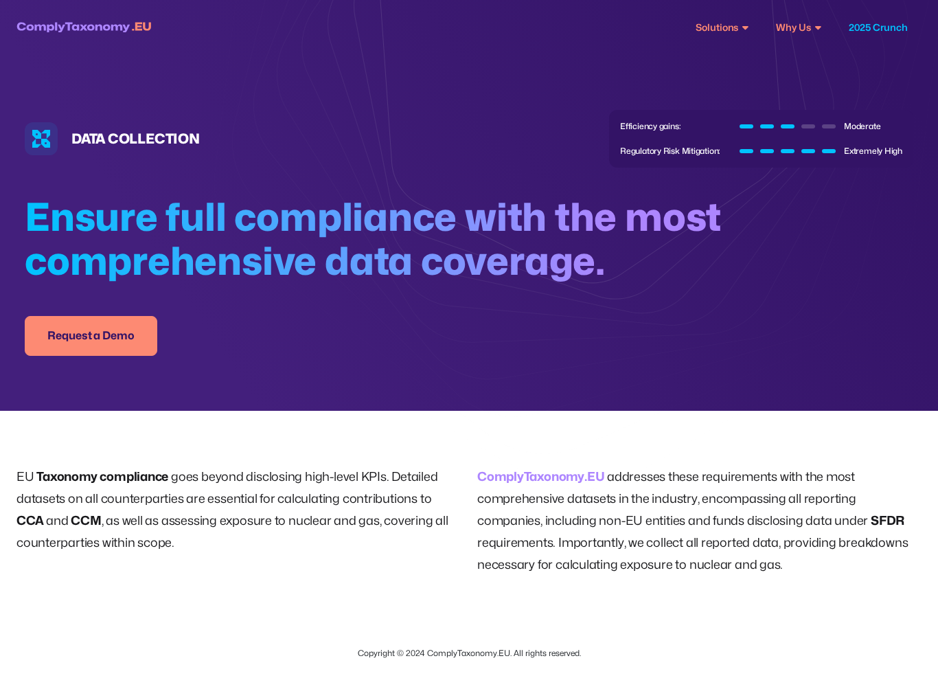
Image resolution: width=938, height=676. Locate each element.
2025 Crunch (878, 27)
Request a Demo (91, 335)
